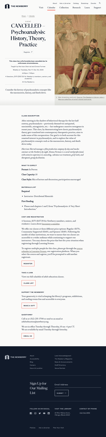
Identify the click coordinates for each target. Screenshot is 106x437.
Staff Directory (60, 365)
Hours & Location (36, 368)
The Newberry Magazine (63, 359)
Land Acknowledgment (63, 356)
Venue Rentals (60, 368)
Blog (31, 362)
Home (24, 16)
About (32, 356)
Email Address (61, 384)
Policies (32, 428)
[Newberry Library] (15, 360)
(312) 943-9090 (85, 413)
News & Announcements (63, 362)
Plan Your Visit (58, 428)
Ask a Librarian (44, 428)
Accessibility (34, 359)
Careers (33, 365)
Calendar (32, 16)
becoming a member (51, 223)
